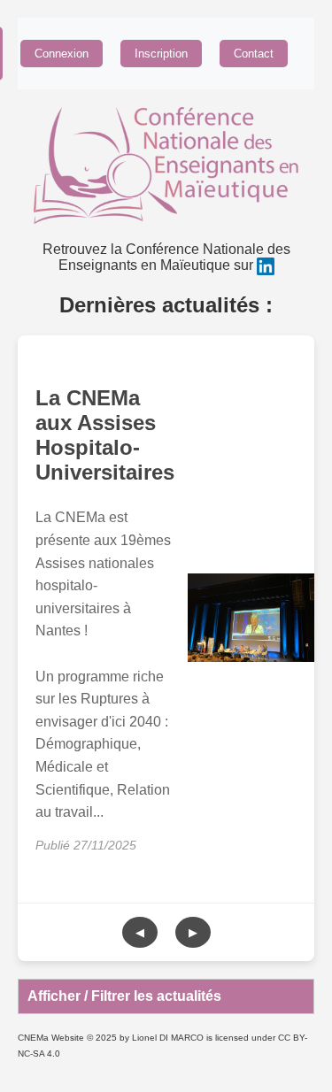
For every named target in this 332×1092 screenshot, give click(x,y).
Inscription (161, 53)
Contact (254, 53)
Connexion (62, 53)
